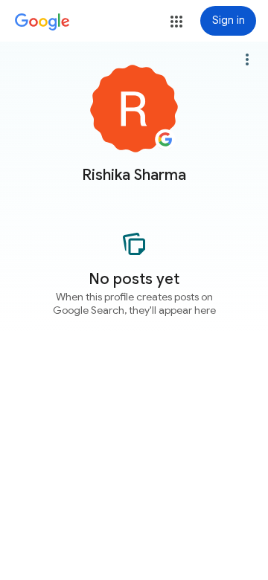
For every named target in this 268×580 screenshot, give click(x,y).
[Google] (42, 22)
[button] (176, 21)
